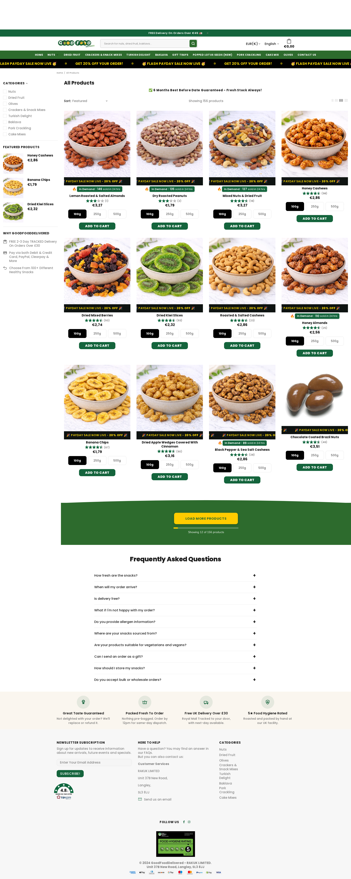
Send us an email (157, 800)
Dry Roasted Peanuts (170, 196)
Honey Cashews (40, 155)
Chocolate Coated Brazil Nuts (314, 437)
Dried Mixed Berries (97, 315)
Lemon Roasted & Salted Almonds (97, 196)
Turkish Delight (225, 776)
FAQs (148, 753)
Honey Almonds (314, 323)
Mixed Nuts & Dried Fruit (242, 196)
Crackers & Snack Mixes (228, 767)
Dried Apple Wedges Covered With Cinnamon (170, 444)
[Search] (193, 43)
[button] (97, 201)
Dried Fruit (227, 755)
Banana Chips (38, 180)
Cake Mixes (228, 798)
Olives (224, 760)
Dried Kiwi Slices (40, 204)
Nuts (223, 750)
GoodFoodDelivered (76, 43)
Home (60, 72)
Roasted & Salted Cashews (242, 315)
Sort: (67, 101)
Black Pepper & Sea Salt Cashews (242, 450)
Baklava (225, 783)
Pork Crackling (226, 790)
